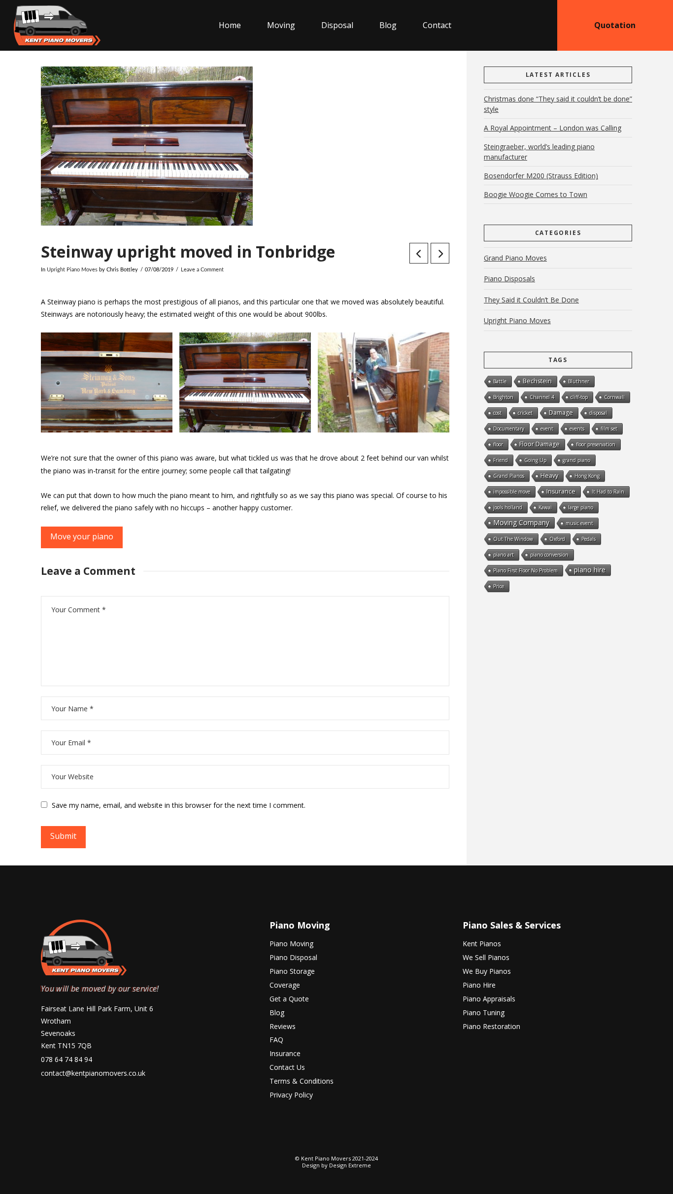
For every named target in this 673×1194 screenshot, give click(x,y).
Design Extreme (350, 1165)
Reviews (282, 1026)
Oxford (557, 538)
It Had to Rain (608, 491)
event (546, 428)
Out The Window (513, 538)
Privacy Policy (291, 1094)
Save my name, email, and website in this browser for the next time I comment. (178, 805)
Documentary (508, 428)
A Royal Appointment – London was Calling (552, 128)
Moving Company (521, 522)
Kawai (545, 507)
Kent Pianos (482, 943)
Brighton (503, 397)
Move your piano (81, 536)
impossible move (511, 491)
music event (579, 523)
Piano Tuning (484, 1012)
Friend (500, 460)
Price (498, 586)
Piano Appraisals (489, 998)
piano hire (590, 569)
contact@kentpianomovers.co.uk (93, 1073)
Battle (499, 381)
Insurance (560, 491)
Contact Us (287, 1067)
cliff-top (579, 397)
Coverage (284, 985)
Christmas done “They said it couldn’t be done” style (558, 104)
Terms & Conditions (301, 1081)
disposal (598, 412)
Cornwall (614, 397)
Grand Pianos (508, 475)
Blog (276, 1012)
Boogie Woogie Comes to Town (535, 194)
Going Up (535, 460)
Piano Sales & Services (512, 925)
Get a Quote (289, 998)
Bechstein (537, 381)
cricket (525, 412)
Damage (561, 412)
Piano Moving (299, 925)
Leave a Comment (202, 269)
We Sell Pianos (486, 957)
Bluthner (578, 381)
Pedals (588, 538)
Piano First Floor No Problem (525, 570)
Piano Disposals (509, 278)
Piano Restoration (491, 1026)
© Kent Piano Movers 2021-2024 (336, 1158)
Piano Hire (479, 985)
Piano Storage (292, 971)
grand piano (576, 460)
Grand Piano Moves (515, 258)
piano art (503, 554)
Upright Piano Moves (72, 269)
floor (498, 444)
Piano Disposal (293, 957)
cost (497, 412)
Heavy (549, 475)
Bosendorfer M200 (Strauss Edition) (541, 175)
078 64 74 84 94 (66, 1059)
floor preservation (595, 444)
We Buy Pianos (487, 971)
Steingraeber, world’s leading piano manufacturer (539, 152)
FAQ (276, 1039)
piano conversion (549, 554)
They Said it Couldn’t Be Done (531, 299)
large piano (580, 507)
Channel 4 (542, 397)
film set (609, 428)
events (577, 428)
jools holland (507, 507)
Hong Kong (587, 475)
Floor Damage (539, 444)
